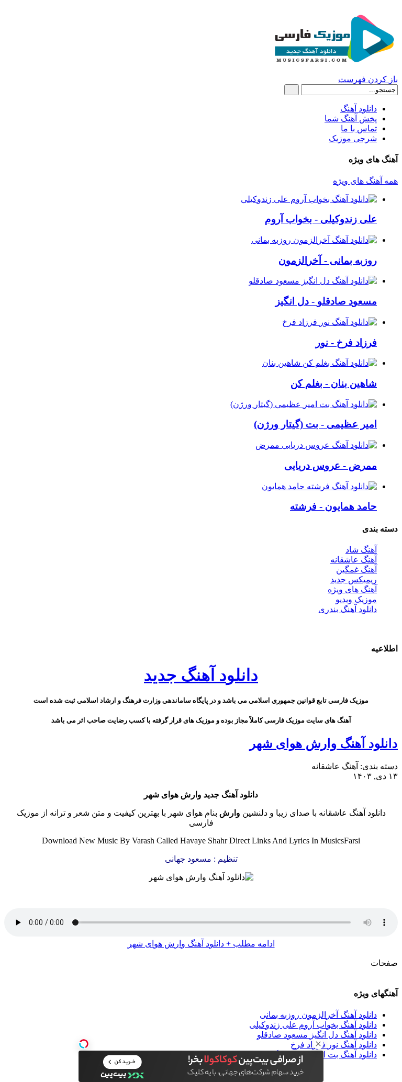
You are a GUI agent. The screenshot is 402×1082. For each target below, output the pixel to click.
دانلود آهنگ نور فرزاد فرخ (334, 1044)
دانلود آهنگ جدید (201, 675)
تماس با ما (359, 128)
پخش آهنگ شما (351, 118)
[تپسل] (84, 1044)
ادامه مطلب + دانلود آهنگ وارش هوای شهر (201, 943)
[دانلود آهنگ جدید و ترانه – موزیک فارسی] (332, 64)
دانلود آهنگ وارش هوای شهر (324, 743)
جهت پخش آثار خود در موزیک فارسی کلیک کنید (201, 627)
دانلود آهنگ (358, 108)
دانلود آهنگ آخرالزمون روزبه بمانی (318, 1014)
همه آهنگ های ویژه (365, 180)
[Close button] (318, 1044)
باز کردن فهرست (368, 79)
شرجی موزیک (353, 138)
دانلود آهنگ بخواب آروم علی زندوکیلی (313, 1024)
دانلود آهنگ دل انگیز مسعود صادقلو (317, 1034)
